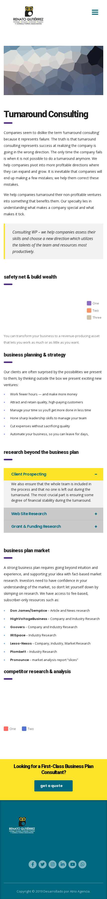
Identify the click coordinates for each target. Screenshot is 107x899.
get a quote (51, 785)
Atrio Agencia (80, 891)
